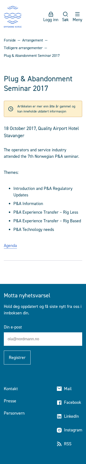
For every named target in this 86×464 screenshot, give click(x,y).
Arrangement (32, 40)
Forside (10, 40)
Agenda (10, 245)
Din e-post (13, 327)
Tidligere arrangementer (23, 47)
